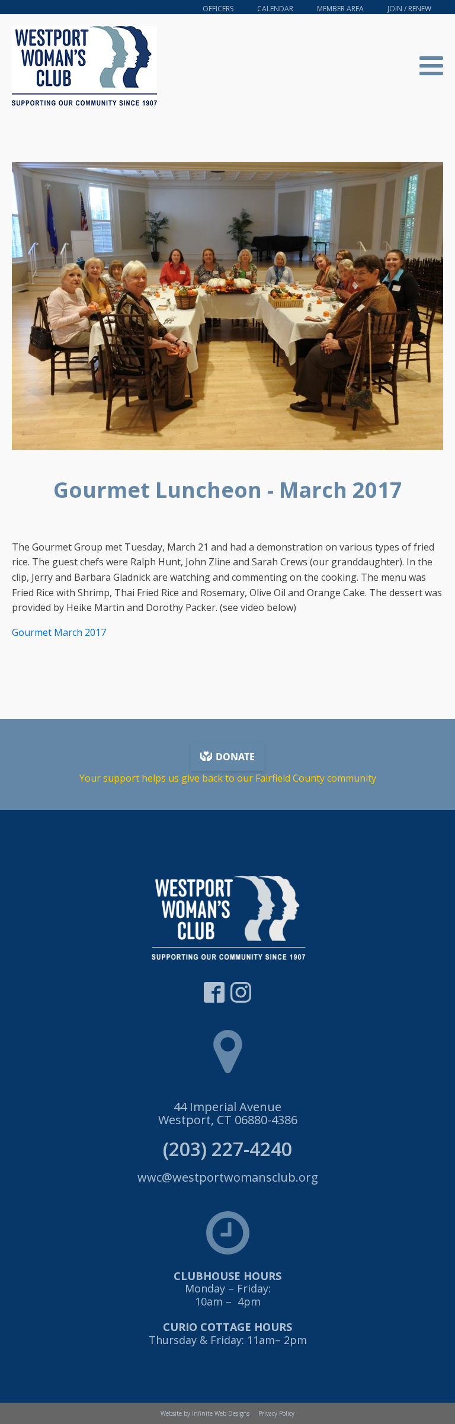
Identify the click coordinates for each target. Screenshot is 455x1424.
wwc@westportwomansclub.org (227, 1177)
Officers (218, 9)
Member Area (340, 9)
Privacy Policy (276, 1413)
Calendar (275, 9)
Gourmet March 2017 (59, 632)
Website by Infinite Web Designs (205, 1413)
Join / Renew (409, 9)
